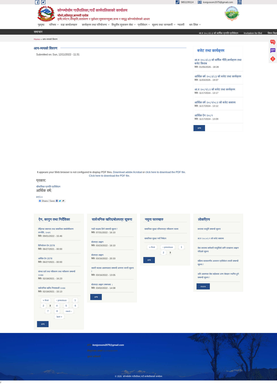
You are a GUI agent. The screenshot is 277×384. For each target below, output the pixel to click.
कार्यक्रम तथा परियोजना (94, 24)
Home (37, 39)
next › (68, 311)
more (203, 286)
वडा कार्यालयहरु (69, 24)
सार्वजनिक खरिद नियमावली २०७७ (51, 288)
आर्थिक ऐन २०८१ (204, 115)
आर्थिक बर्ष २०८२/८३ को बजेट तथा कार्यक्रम (218, 76)
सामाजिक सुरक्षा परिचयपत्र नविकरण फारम (161, 229)
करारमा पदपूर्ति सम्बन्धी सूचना (209, 229)
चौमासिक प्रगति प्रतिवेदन (48, 186)
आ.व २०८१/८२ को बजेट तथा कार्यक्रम (215, 89)
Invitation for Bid (247, 33)
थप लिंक (193, 24)
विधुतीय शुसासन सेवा (122, 24)
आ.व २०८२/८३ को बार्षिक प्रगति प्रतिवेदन (212, 33)
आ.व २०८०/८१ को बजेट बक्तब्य (211, 238)
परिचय (52, 24)
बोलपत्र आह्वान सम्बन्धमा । (102, 284)
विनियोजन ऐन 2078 (46, 245)
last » (59, 316)
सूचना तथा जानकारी (162, 24)
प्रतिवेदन (142, 24)
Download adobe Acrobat (128, 172)
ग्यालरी (180, 24)
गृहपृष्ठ (41, 24)
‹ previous (61, 300)
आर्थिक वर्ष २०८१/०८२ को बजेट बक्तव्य (215, 102)
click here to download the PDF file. (165, 172)
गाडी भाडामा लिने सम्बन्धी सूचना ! (104, 229)
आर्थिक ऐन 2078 (45, 258)
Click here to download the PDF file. (109, 175)
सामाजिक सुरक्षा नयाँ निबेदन (155, 238)
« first (46, 300)
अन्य (199, 128)
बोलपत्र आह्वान (97, 242)
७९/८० (39, 197)
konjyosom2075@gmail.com (108, 345)
